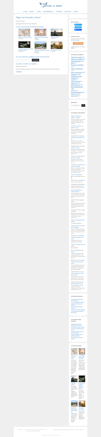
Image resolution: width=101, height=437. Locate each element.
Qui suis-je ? (68, 11)
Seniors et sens (75, 94)
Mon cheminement (77, 88)
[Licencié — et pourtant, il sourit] (74, 351)
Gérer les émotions (78, 72)
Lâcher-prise (75, 83)
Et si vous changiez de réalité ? (77, 302)
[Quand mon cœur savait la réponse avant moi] (74, 403)
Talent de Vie (75, 95)
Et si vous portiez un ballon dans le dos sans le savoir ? (77, 237)
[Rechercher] (83, 105)
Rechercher (35, 60)
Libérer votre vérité (76, 81)
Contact (75, 11)
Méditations (74, 90)
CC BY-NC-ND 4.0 (35, 430)
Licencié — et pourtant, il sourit (25, 37)
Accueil (25, 11)
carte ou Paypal (76, 40)
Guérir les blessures (77, 69)
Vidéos (39, 11)
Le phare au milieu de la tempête (78, 309)
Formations (59, 11)
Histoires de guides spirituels (76, 77)
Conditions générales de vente (67, 429)
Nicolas (72, 174)
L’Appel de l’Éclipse (55, 37)
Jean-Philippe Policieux (76, 189)
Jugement (74, 79)
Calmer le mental (77, 57)
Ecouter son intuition (77, 66)
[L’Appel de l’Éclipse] (74, 379)
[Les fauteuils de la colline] (82, 403)
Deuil (73, 63)
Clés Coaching (77, 61)
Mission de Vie (77, 85)
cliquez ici (74, 46)
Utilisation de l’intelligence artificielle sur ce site (78, 137)
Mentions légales (56, 429)
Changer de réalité (78, 59)
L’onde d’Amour (79, 174)
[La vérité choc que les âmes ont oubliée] (82, 351)
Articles (31, 11)
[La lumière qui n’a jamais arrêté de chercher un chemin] (82, 379)
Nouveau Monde (77, 92)
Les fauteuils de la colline (56, 49)
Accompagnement (48, 11)
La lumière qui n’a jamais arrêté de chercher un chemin (82, 386)
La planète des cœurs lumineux (77, 327)
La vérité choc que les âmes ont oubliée (82, 357)
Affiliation (82, 429)
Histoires (76, 74)
